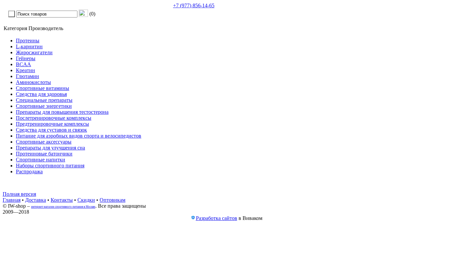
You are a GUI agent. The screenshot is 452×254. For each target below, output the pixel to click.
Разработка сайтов (216, 218)
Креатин (25, 70)
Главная (12, 200)
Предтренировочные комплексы (52, 124)
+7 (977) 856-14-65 (193, 5)
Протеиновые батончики (44, 153)
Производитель (45, 28)
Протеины (27, 40)
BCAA (23, 64)
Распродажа (29, 171)
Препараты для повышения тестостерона (62, 112)
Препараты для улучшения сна (50, 147)
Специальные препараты (44, 100)
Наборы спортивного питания (50, 165)
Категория (15, 28)
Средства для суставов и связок (51, 130)
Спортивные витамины (42, 88)
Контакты (62, 200)
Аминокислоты (33, 82)
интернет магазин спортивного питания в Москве (63, 206)
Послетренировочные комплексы (53, 118)
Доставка (35, 200)
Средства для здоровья (41, 94)
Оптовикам (112, 200)
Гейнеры (25, 58)
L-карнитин (29, 46)
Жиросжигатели (34, 52)
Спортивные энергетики (44, 106)
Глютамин (27, 76)
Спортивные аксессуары (43, 142)
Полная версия (19, 194)
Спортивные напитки (40, 159)
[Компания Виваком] (193, 218)
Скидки (86, 200)
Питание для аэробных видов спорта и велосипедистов (78, 136)
